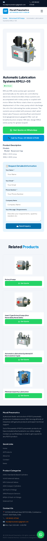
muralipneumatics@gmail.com (17, 522)
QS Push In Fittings (10, 490)
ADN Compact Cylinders (12, 486)
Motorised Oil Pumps (17, 18)
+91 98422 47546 (12, 518)
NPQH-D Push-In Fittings (12, 497)
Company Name (11, 200)
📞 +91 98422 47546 (34, 3)
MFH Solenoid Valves (10, 482)
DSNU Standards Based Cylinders (15, 475)
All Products (7, 452)
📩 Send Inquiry (23, 226)
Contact (6, 460)
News (5, 463)
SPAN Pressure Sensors (11, 494)
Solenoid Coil (8, 501)
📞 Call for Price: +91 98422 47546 (23, 138)
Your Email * (10, 181)
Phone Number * (11, 190)
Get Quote (25, 283)
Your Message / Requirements (16, 210)
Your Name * (10, 170)
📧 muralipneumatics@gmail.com (14, 3)
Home (5, 18)
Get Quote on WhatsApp (25, 130)
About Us (6, 456)
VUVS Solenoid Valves (11, 478)
